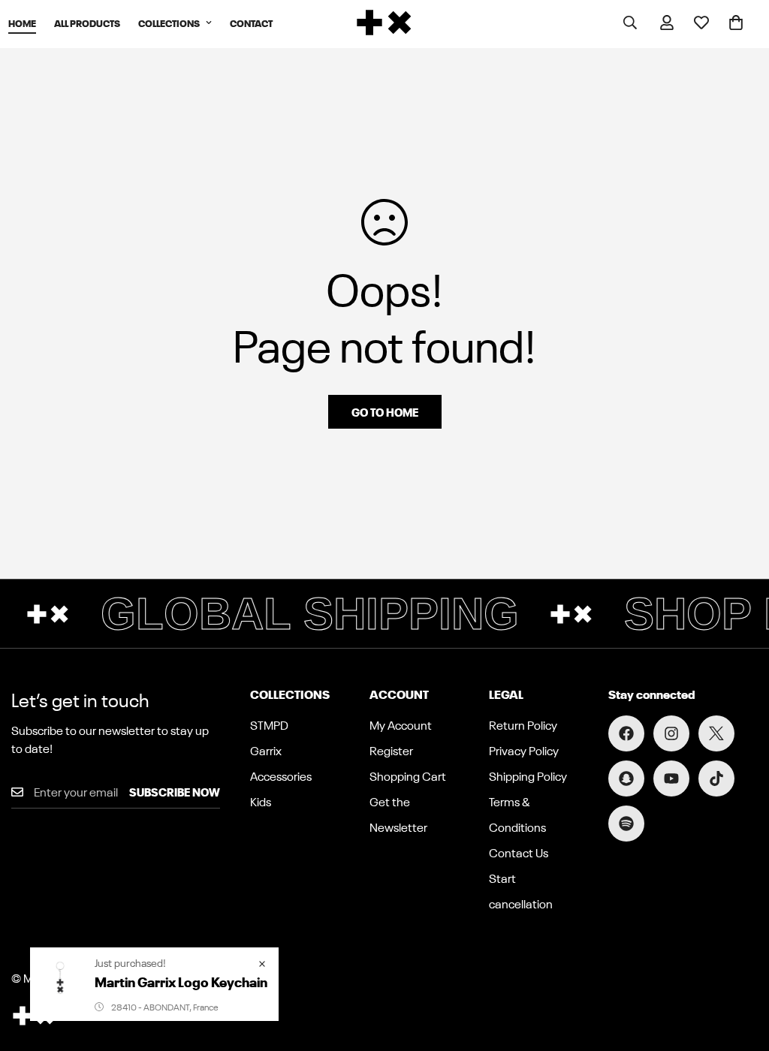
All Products (87, 22)
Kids (260, 801)
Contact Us (518, 852)
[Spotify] (626, 824)
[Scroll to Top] (739, 969)
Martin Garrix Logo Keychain (181, 980)
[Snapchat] (626, 778)
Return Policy (523, 724)
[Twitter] (716, 733)
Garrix (266, 750)
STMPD (269, 724)
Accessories (281, 775)
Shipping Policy (528, 775)
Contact (251, 22)
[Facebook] (626, 733)
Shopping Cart (407, 775)
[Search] (630, 22)
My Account (400, 724)
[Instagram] (671, 733)
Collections (169, 22)
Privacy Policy (524, 750)
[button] (736, 22)
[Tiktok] (716, 778)
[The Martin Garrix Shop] (384, 22)
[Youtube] (671, 778)
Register (391, 750)
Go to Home (384, 411)
